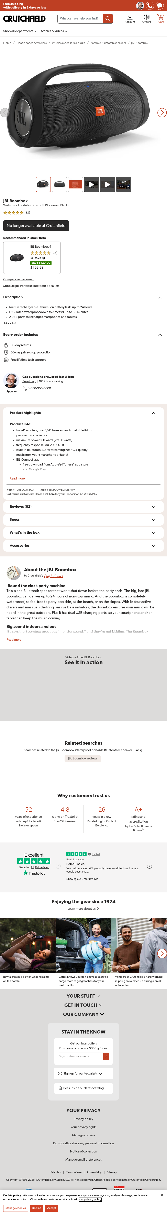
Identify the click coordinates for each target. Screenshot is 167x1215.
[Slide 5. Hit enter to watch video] (107, 184)
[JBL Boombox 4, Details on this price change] (43, 258)
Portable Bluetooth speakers (108, 42)
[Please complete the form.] (106, 1056)
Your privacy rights (83, 1127)
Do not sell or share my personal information (83, 1143)
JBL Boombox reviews (83, 758)
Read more (17, 478)
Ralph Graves (53, 575)
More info (10, 323)
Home (7, 42)
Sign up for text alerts (80, 1073)
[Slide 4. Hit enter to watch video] (91, 184)
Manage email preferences (83, 1159)
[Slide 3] (75, 184)
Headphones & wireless (31, 42)
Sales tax (56, 1172)
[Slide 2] (59, 184)
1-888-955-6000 (39, 388)
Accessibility (94, 1172)
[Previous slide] (5, 112)
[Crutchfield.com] (24, 19)
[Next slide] (162, 112)
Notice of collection (83, 1151)
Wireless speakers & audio (68, 42)
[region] (83, 953)
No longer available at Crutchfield (36, 226)
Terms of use (73, 1172)
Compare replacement (18, 279)
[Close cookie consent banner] (162, 1195)
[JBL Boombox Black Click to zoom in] (83, 113)
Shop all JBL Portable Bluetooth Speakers (31, 286)
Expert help (29, 381)
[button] (162, 953)
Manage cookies (83, 1135)
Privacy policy (83, 1119)
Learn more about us (82, 908)
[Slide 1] (43, 184)
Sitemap (111, 1172)
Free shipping (24, 5)
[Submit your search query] (108, 19)
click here (49, 494)
